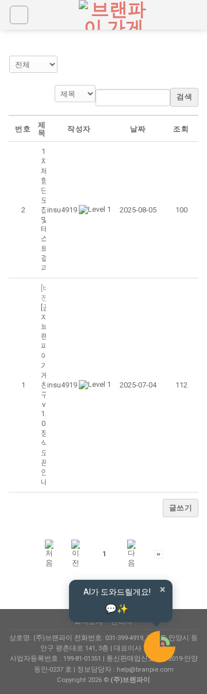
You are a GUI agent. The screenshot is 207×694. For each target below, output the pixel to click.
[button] (62, 210)
